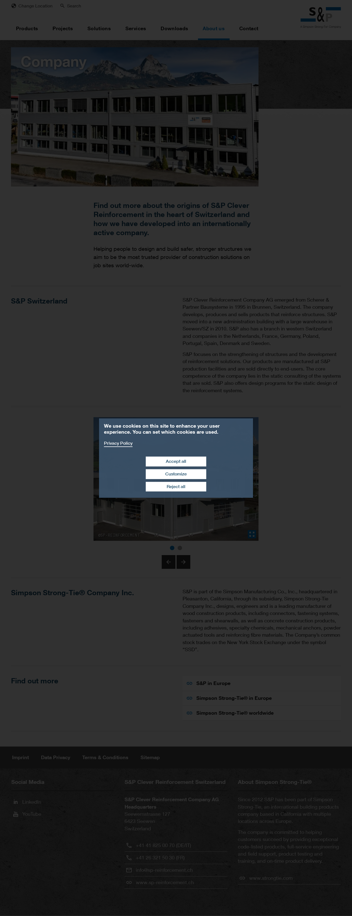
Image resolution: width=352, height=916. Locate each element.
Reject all (176, 486)
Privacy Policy (118, 443)
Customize (176, 474)
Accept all (176, 461)
